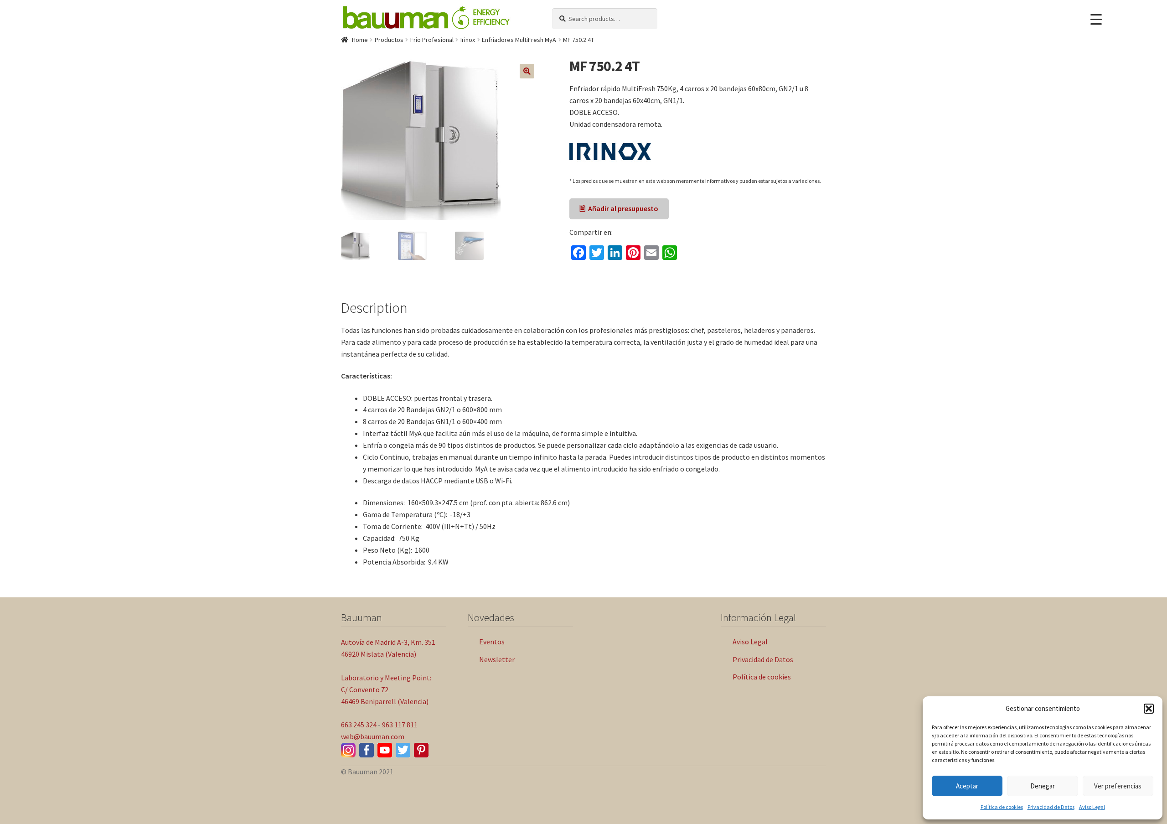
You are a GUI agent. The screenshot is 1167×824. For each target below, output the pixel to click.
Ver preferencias (1117, 786)
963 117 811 (400, 724)
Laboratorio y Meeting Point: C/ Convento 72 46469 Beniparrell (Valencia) (386, 689)
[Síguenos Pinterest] (421, 750)
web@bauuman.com (372, 736)
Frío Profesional (432, 40)
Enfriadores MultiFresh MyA (519, 40)
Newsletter (497, 659)
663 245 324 (359, 724)
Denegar (1042, 786)
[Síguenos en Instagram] (348, 750)
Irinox (467, 40)
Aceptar (967, 786)
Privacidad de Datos (1051, 806)
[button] (1148, 708)
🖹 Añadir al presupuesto (618, 208)
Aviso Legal (1092, 806)
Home (360, 40)
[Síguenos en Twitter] (403, 750)
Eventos (492, 641)
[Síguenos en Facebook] (366, 750)
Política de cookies (1002, 806)
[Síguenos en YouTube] (384, 750)
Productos (389, 40)
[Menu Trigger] (1096, 19)
